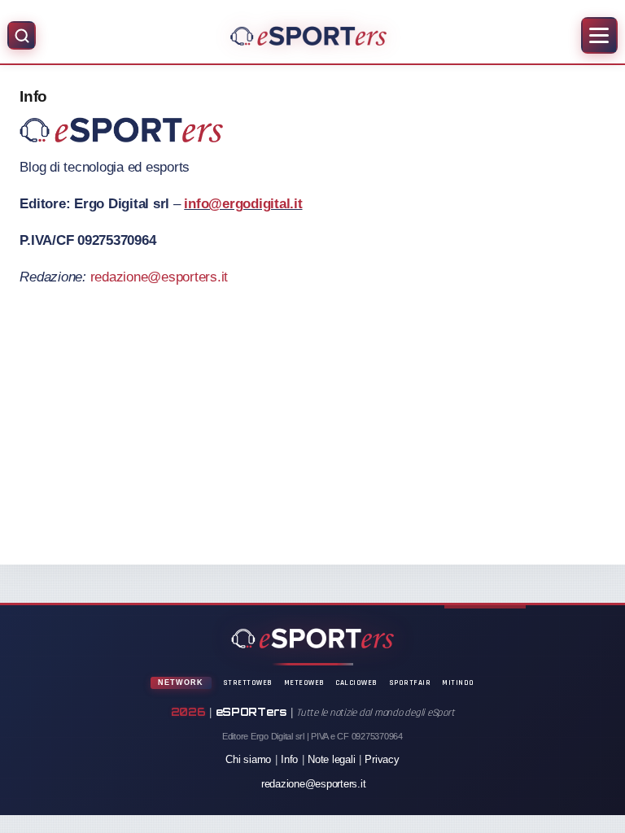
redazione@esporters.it (159, 277)
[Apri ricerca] (21, 35)
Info (289, 759)
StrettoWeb (248, 682)
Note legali (331, 759)
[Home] (308, 36)
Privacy (382, 759)
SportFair (410, 682)
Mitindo (458, 682)
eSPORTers (251, 711)
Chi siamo (248, 759)
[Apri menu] (599, 35)
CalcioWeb (356, 682)
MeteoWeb (304, 682)
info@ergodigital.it (243, 204)
